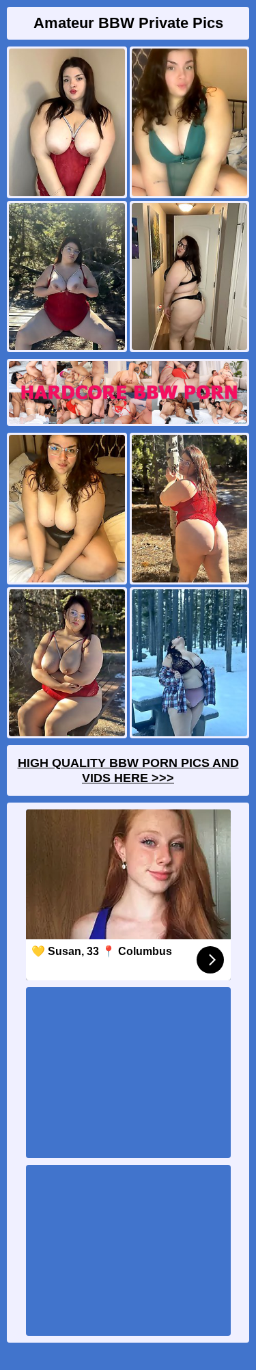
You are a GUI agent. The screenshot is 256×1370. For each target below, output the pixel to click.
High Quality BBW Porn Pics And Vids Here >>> (128, 770)
